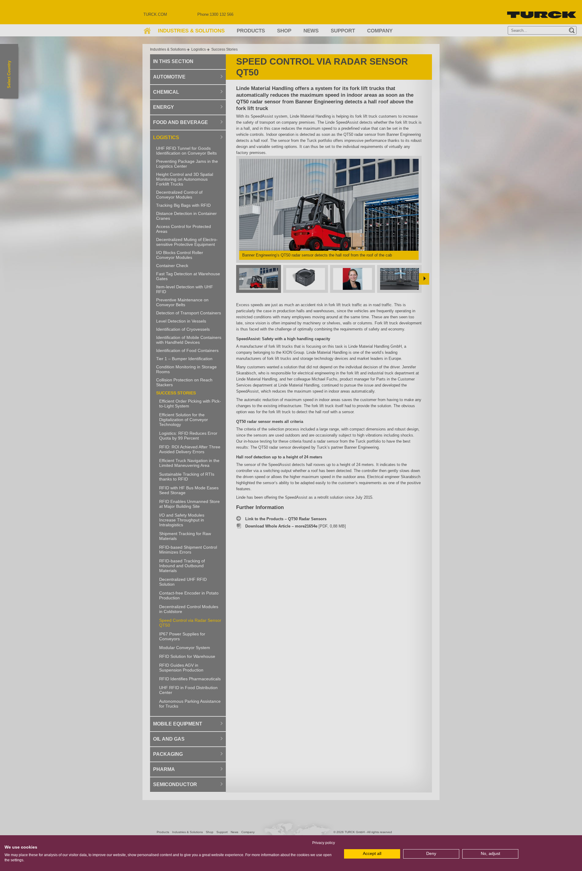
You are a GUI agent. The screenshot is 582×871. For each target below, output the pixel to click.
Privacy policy (323, 843)
